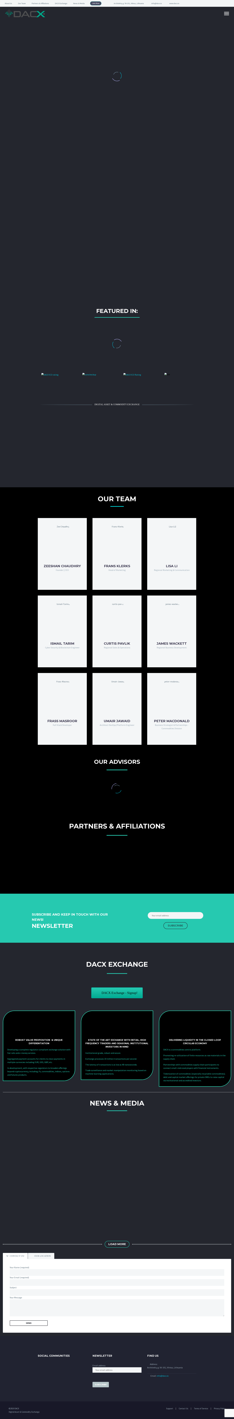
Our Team (22, 3)
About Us (8, 3)
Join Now (95, 3)
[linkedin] (44, 1366)
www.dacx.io (174, 3)
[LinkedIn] (214, 3)
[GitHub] (230, 3)
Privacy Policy (219, 1409)
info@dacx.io (156, 3)
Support (169, 1409)
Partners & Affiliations (40, 3)
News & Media (79, 3)
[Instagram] (222, 3)
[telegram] (59, 1366)
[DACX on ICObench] (49, 374)
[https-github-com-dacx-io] (64, 1366)
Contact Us (183, 1409)
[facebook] (39, 1366)
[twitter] (49, 1366)
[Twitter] (218, 3)
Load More (117, 1244)
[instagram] (54, 1366)
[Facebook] (209, 3)
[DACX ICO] (132, 374)
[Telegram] (226, 3)
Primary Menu (226, 14)
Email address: (99, 1365)
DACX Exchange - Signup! (117, 992)
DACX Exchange (61, 3)
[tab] (15, 1256)
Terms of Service (201, 1409)
